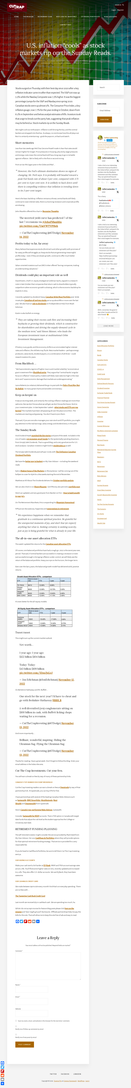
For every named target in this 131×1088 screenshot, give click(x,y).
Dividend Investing (56, 61)
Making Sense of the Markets (32, 471)
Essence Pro (58, 1081)
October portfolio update (63, 481)
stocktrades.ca (59, 446)
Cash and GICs (101, 365)
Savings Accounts (102, 485)
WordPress (81, 1081)
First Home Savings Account (106, 402)
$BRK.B (57, 700)
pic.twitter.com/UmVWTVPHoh (38, 226)
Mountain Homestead (65, 502)
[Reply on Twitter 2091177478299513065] (99, 318)
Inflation (93, 61)
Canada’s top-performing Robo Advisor (36, 810)
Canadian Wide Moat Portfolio (58, 297)
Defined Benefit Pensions (105, 383)
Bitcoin (99, 350)
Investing (100, 421)
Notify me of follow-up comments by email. (29, 1029)
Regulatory (100, 457)
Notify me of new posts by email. (26, 1037)
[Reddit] (2, 1075)
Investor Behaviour (103, 426)
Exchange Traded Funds (77, 61)
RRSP (99, 481)
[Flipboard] (2, 1071)
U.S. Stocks (100, 514)
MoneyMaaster (40, 487)
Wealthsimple (47, 800)
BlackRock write (39, 372)
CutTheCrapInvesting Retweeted (111, 154)
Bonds (99, 355)
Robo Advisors (101, 476)
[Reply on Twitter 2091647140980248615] (99, 210)
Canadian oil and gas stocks (35, 300)
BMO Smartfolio (34, 800)
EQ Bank (46, 865)
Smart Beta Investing (104, 490)
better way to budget (34, 461)
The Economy (105, 61)
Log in (87, 1081)
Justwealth (21, 800)
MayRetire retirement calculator (107, 431)
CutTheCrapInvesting (108, 158)
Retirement (101, 466)
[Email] (2, 1079)
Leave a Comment (82, 63)
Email (17, 997)
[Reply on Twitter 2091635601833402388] (99, 182)
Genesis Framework (70, 1081)
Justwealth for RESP (31, 816)
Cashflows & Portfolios (44, 838)
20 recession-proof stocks (37, 439)
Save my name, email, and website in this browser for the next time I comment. (44, 1021)
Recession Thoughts (50, 211)
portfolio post (74, 487)
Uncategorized (102, 518)
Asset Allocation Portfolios (32, 61)
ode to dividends (39, 304)
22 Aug (103, 305)
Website (18, 1009)
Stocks (99, 499)
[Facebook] (2, 1063)
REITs (99, 462)
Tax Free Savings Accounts (105, 504)
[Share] (2, 1083)
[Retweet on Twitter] (102, 154)
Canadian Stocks (102, 360)
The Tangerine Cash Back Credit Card (30, 896)
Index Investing (102, 412)
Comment (19, 951)
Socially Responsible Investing (107, 495)
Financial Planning (103, 398)
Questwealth (30, 804)
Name (17, 985)
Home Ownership (103, 407)
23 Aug (103, 160)
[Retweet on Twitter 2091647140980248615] (103, 210)
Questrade (64, 787)
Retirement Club (102, 471)
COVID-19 (100, 369)
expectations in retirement (58, 509)
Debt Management (103, 379)
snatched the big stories (41, 436)
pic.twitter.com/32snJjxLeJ (36, 672)
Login (114, 10)
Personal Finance (102, 440)
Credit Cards (101, 374)
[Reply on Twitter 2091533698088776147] (99, 293)
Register (120, 10)
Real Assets (100, 445)
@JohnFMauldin (52, 222)
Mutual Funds (101, 435)
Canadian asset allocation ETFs (58, 544)
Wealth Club (101, 523)
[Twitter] (2, 1067)
